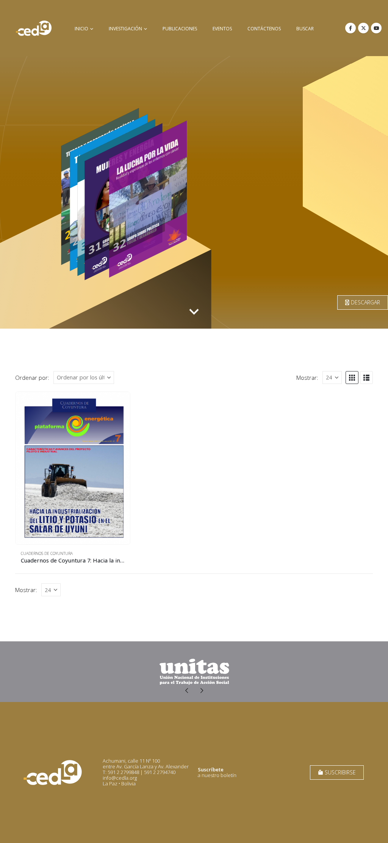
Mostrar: (307, 377)
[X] (363, 28)
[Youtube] (376, 28)
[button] (352, 377)
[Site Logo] (33, 28)
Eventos (222, 28)
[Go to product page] (73, 468)
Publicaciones (180, 28)
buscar (305, 28)
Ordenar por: (32, 377)
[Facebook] (350, 28)
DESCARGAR (364, 302)
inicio (81, 28)
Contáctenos (264, 28)
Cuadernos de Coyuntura (47, 553)
